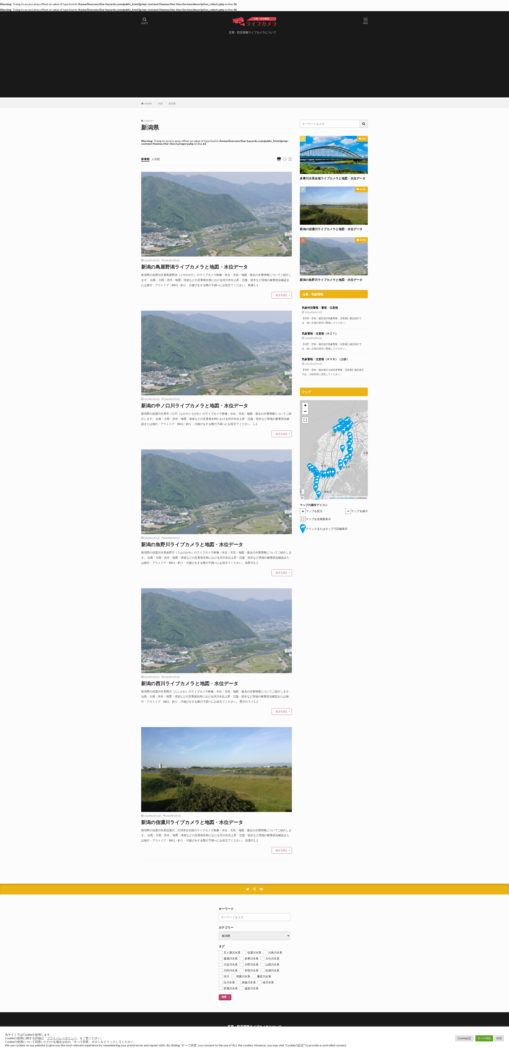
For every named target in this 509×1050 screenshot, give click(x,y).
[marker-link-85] (315, 488)
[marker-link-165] (335, 430)
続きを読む (282, 295)
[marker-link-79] (324, 475)
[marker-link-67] (350, 451)
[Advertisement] (254, 69)
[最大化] (305, 420)
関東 (364, 138)
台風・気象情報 (312, 294)
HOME (148, 103)
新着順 (145, 159)
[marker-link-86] (318, 495)
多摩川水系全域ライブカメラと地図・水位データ (332, 178)
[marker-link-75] (332, 474)
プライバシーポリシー (62, 1038)
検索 (224, 996)
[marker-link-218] (349, 457)
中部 (160, 103)
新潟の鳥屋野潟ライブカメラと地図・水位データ (194, 266)
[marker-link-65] (349, 445)
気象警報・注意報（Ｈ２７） (320, 333)
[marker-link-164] (338, 428)
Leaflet (332, 497)
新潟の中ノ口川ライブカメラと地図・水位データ (194, 405)
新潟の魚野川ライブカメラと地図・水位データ (192, 544)
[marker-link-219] (342, 449)
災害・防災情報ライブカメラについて (252, 32)
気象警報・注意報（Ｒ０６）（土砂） (325, 359)
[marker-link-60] (343, 431)
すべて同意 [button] (484, 1038)
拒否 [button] (499, 1038)
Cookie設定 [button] (464, 1038)
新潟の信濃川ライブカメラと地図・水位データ (192, 822)
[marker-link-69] (345, 462)
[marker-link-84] (316, 484)
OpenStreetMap (347, 497)
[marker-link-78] (327, 474)
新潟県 (172, 103)
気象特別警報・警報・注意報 (320, 307)
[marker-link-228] (347, 428)
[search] (364, 124)
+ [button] (305, 405)
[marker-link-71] (340, 467)
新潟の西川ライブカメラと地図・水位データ (190, 683)
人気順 (156, 159)
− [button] (305, 411)
